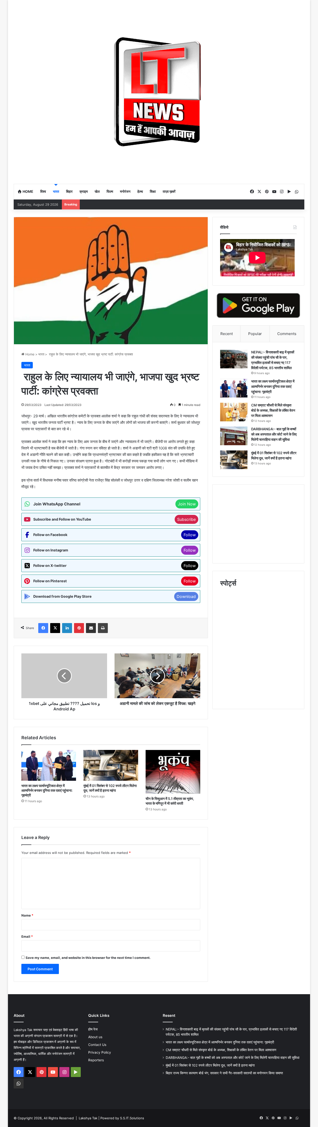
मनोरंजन (125, 191)
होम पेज (93, 1029)
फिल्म (110, 191)
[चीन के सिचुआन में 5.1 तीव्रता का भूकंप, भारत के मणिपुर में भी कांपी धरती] (173, 772)
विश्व (43, 191)
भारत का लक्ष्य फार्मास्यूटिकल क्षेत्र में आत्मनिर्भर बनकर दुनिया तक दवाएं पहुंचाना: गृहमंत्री (47, 790)
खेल (97, 191)
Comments (286, 333)
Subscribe (186, 519)
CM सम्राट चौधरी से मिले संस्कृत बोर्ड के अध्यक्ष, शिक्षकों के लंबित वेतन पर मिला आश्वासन (273, 410)
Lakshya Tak (88, 1118)
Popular (255, 333)
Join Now (187, 503)
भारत (56, 191)
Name (27, 915)
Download (186, 596)
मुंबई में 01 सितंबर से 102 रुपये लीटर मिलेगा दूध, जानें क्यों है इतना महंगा (210, 1065)
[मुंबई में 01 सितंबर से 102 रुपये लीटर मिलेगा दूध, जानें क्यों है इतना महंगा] (110, 765)
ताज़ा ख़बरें (169, 191)
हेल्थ (140, 191)
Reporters (96, 1060)
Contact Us (97, 1045)
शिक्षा (153, 191)
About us (95, 1037)
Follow (190, 534)
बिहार (69, 191)
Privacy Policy (99, 1052)
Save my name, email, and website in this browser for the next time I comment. (88, 958)
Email (27, 936)
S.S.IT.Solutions (132, 1118)
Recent (226, 333)
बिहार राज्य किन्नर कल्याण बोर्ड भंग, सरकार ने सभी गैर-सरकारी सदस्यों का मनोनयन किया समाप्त (224, 1073)
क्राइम (84, 191)
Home (27, 191)
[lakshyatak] (159, 92)
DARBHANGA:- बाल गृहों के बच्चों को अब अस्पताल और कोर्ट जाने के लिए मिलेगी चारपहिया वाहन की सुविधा (274, 434)
